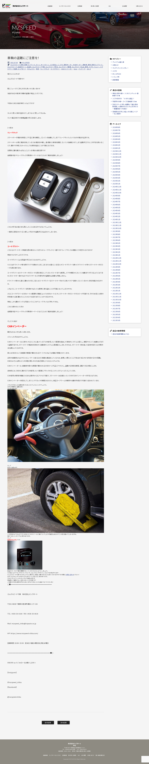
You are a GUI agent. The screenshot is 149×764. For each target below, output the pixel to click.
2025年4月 (116, 175)
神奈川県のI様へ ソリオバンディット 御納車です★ (125, 94)
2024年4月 (116, 210)
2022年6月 (116, 276)
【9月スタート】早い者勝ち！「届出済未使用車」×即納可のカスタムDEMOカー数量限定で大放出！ (125, 106)
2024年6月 (116, 204)
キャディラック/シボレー (120, 68)
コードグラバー (55, 69)
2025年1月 (116, 184)
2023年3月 (116, 249)
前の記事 (48, 722)
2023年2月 (116, 252)
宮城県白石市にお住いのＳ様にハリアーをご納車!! (125, 113)
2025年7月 (116, 166)
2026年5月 (116, 136)
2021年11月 (116, 297)
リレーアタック (44, 69)
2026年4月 (116, 139)
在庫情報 (79, 6)
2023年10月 (116, 228)
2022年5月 (116, 279)
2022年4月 (116, 282)
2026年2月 (116, 145)
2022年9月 (116, 267)
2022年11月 (116, 261)
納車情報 (115, 80)
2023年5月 (116, 243)
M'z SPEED (26, 62)
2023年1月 (116, 255)
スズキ (114, 71)
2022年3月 (116, 285)
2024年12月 (116, 187)
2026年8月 (116, 127)
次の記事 (63, 722)
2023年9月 (116, 231)
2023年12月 (116, 222)
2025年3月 (116, 178)
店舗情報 (50, 6)
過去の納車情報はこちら (120, 334)
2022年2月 (116, 288)
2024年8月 (116, 198)
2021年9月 (116, 302)
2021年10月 (116, 300)
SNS (110, 6)
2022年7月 (116, 273)
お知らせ (115, 65)
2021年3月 (116, 320)
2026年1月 (116, 148)
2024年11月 (116, 190)
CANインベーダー (67, 69)
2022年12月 (116, 258)
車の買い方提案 (95, 6)
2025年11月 (116, 154)
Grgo (75, 69)
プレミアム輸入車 (118, 62)
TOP (13, 37)
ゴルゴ (89, 69)
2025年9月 (116, 160)
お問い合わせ (139, 6)
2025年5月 (116, 172)
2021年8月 (116, 305)
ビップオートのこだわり (65, 6)
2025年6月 (116, 169)
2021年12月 (116, 294)
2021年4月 (116, 317)
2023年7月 (116, 237)
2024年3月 (116, 213)
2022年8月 (116, 270)
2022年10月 (116, 264)
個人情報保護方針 (100, 755)
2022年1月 (116, 291)
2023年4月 (116, 246)
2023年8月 (116, 234)
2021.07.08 (14, 62)
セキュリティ (31, 69)
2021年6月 (116, 311)
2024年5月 (116, 207)
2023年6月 (116, 240)
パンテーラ (81, 69)
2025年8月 (116, 163)
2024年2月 (116, 216)
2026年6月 (116, 133)
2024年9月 (116, 196)
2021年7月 (116, 308)
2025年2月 (116, 181)
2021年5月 (116, 314)
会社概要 (124, 6)
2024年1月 (116, 219)
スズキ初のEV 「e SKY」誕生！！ (123, 98)
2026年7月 (116, 130)
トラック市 (115, 77)
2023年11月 (116, 225)
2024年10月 (116, 193)
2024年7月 (116, 201)
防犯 (37, 69)
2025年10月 (116, 157)
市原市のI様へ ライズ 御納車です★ (124, 101)
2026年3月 (116, 142)
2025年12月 (116, 151)
